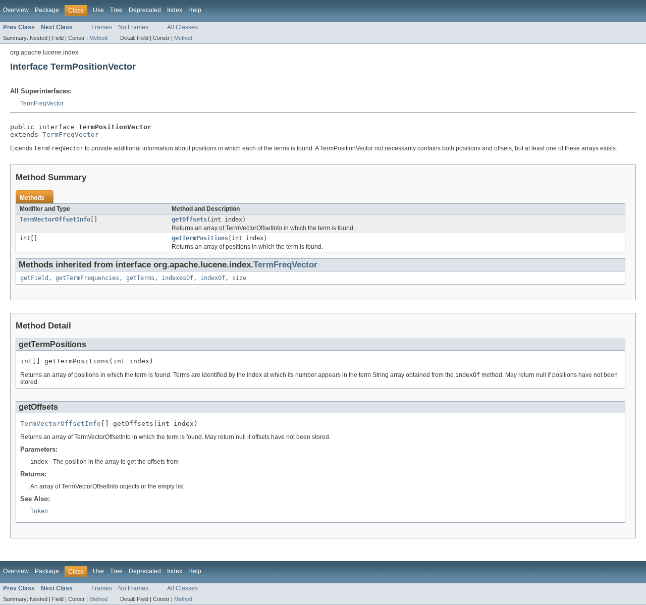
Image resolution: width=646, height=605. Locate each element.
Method (98, 38)
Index (174, 10)
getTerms (140, 278)
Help (194, 10)
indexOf (212, 278)
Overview (16, 10)
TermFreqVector (42, 103)
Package (47, 10)
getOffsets (189, 219)
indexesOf (177, 278)
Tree (116, 10)
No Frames (133, 27)
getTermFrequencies (87, 278)
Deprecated (145, 10)
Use (98, 10)
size (239, 278)
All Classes (182, 27)
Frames (101, 27)
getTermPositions (200, 238)
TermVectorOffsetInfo (55, 219)
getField (34, 278)
